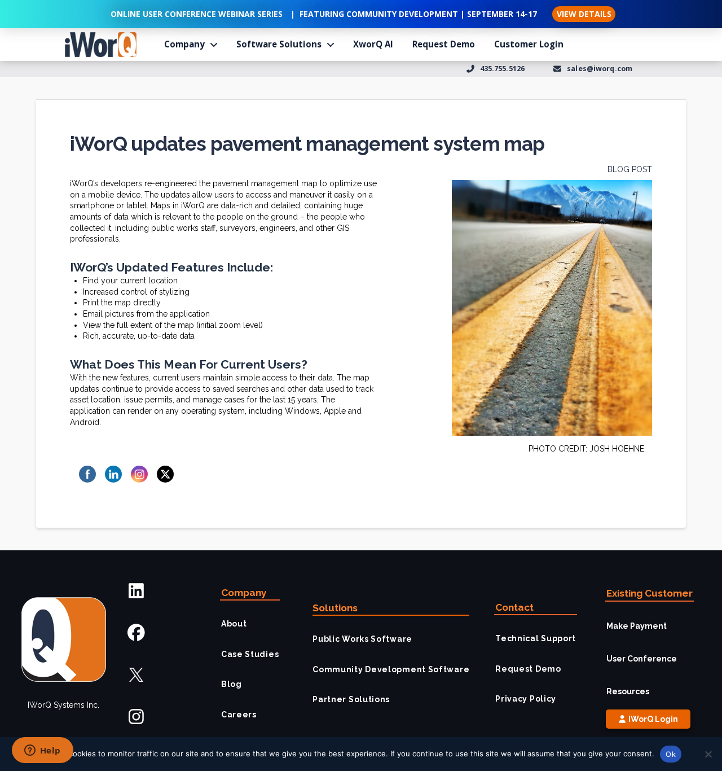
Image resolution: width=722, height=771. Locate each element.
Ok (671, 754)
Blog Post (629, 169)
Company (244, 592)
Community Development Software (390, 669)
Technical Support (535, 638)
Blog (231, 684)
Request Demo (528, 668)
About (234, 623)
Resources (627, 691)
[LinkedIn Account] (136, 591)
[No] (708, 754)
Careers (239, 714)
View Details (584, 13)
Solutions (335, 608)
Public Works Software (362, 638)
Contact (514, 607)
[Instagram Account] (136, 716)
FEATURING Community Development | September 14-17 (418, 13)
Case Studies (250, 654)
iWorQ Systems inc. (63, 704)
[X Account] (136, 675)
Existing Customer (649, 593)
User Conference (641, 658)
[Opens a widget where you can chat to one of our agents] (42, 751)
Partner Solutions (351, 699)
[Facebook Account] (136, 633)
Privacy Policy (525, 698)
